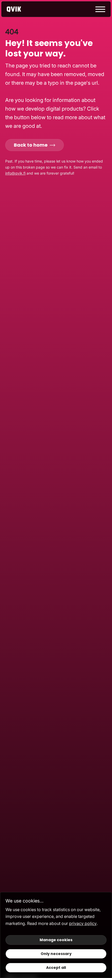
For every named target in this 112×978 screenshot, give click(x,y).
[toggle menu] (100, 9)
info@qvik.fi (15, 173)
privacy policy (83, 923)
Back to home (31, 145)
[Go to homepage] (18, 9)
